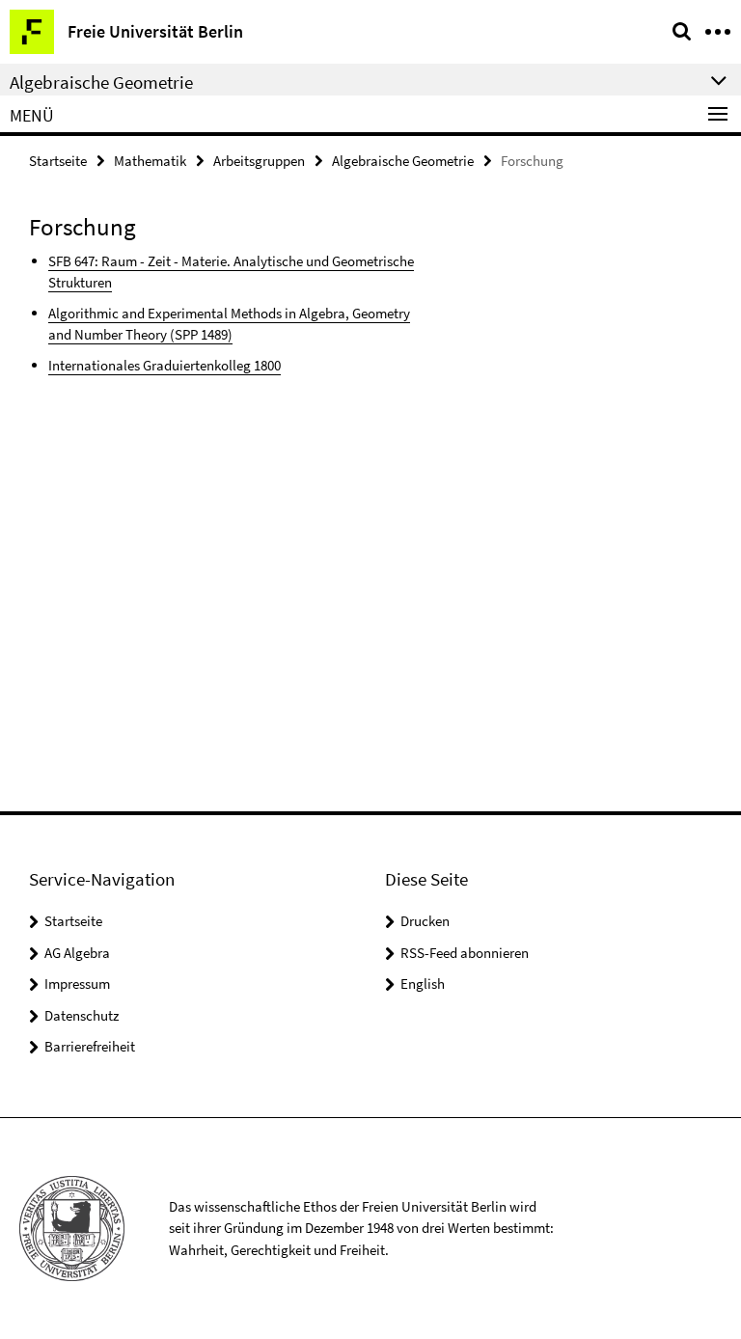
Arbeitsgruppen (259, 160)
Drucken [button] (425, 921)
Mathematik (150, 160)
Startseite (58, 160)
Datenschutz (81, 1015)
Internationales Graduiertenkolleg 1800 (164, 365)
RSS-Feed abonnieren (464, 952)
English (422, 983)
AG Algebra (77, 952)
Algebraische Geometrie (403, 160)
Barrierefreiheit (89, 1046)
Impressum (77, 983)
